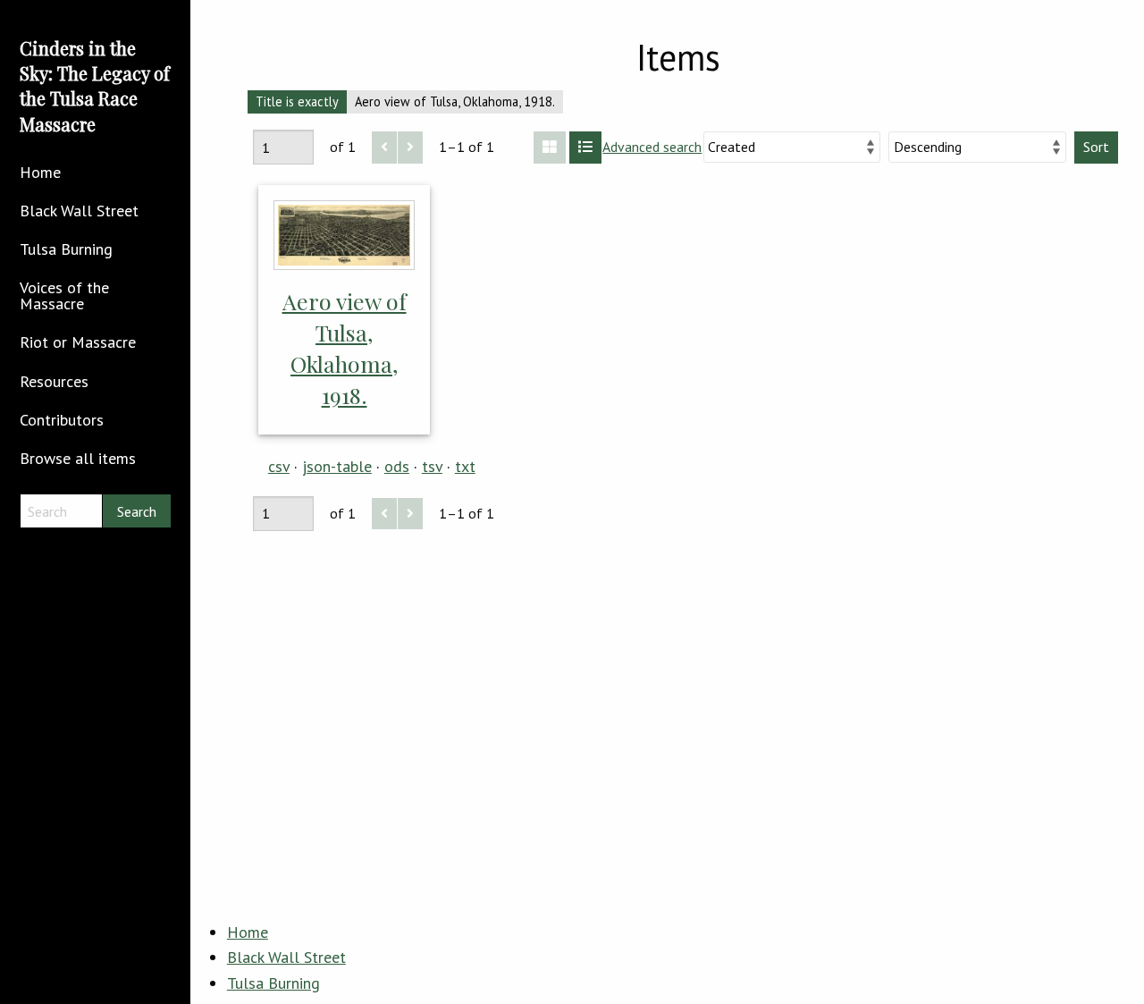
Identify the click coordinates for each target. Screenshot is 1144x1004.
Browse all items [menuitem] (78, 458)
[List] (585, 147)
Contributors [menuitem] (62, 419)
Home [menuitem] (40, 172)
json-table (337, 466)
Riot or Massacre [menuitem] (78, 342)
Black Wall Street (286, 957)
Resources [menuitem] (54, 381)
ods (396, 466)
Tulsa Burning (273, 983)
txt (465, 466)
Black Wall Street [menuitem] (79, 210)
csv (279, 466)
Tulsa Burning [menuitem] (66, 249)
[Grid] (550, 147)
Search (136, 511)
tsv (432, 466)
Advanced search (652, 147)
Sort (1096, 147)
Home (247, 932)
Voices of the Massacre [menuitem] (64, 295)
